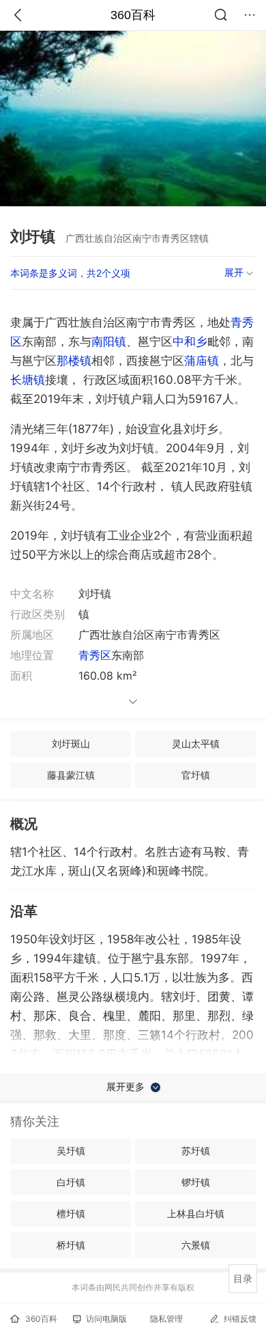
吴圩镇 (71, 1150)
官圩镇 (195, 775)
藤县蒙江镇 (71, 775)
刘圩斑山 (71, 743)
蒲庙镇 (201, 360)
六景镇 (195, 1245)
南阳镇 (108, 341)
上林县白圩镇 (195, 1213)
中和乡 (190, 341)
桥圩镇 (71, 1245)
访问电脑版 (106, 1319)
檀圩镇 (71, 1213)
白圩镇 (71, 1182)
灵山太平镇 (196, 743)
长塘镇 (27, 380)
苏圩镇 (195, 1150)
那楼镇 (74, 360)
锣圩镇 (195, 1182)
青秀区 (94, 655)
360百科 (133, 15)
